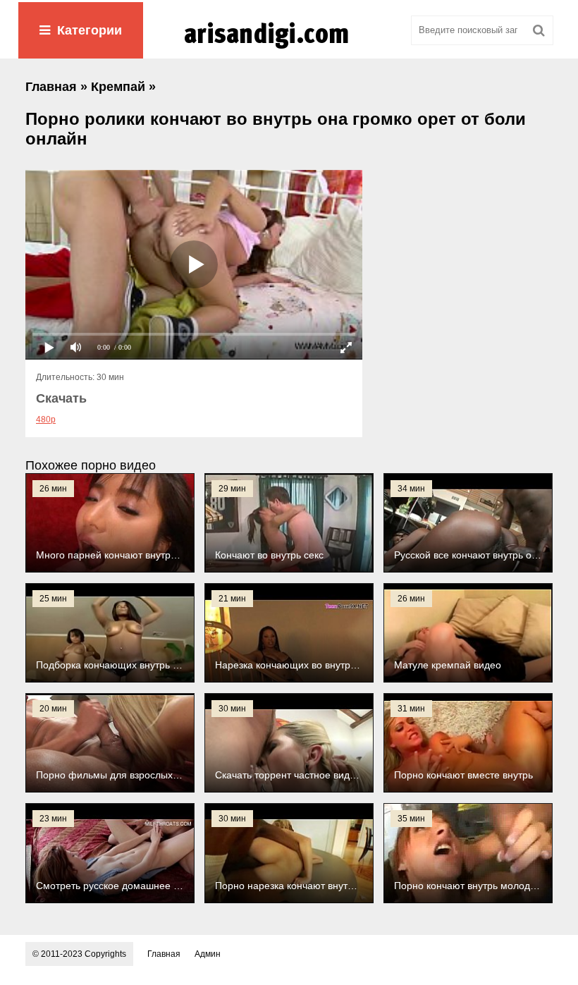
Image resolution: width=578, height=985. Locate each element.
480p (46, 419)
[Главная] (289, 48)
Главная (163, 954)
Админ (208, 954)
